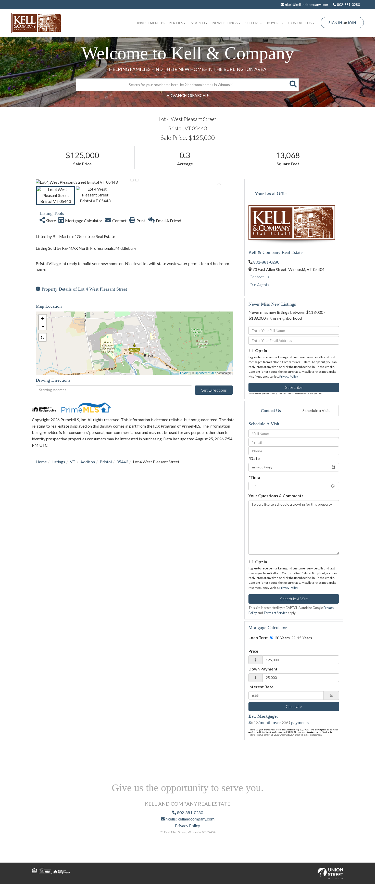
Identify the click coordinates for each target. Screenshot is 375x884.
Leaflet (185, 373)
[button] (292, 84)
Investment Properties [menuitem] (160, 23)
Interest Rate (260, 686)
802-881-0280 (348, 4)
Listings (58, 461)
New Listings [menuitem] (225, 23)
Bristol (106, 461)
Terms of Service (275, 613)
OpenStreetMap (205, 373)
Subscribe (294, 387)
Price (253, 651)
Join (351, 22)
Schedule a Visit (316, 410)
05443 (122, 461)
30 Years (282, 637)
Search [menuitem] (198, 23)
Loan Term (258, 637)
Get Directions (214, 390)
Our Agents (259, 284)
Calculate (294, 706)
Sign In (335, 22)
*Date (254, 458)
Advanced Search (186, 95)
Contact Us (259, 276)
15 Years (304, 637)
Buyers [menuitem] (274, 23)
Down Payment (263, 668)
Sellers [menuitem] (252, 23)
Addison (87, 461)
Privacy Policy (288, 376)
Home (41, 461)
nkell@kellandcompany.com (306, 4)
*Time (254, 477)
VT (73, 461)
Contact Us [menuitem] (300, 23)
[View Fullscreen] (42, 337)
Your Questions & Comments (276, 495)
